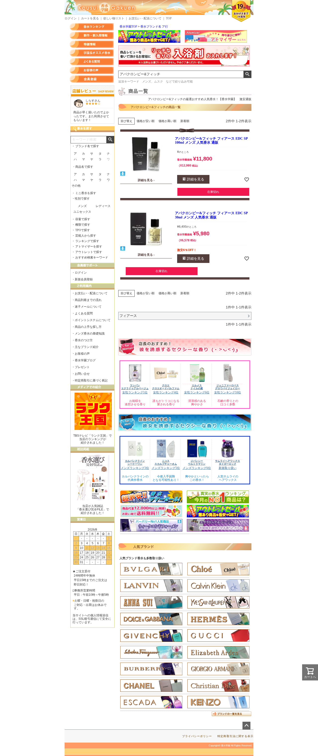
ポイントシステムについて (93, 320)
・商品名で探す (82, 166)
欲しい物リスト (113, 18)
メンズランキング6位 (197, 468)
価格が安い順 (146, 121)
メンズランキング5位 (166, 468)
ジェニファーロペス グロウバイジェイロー (227, 387)
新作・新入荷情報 (92, 35)
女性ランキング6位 (196, 392)
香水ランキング (92, 27)
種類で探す (82, 224)
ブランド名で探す (87, 146)
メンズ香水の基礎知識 (90, 333)
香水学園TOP (128, 26)
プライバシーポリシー (197, 736)
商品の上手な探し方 (88, 327)
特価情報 (92, 44)
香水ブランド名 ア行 (154, 26)
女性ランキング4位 (165, 392)
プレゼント (82, 367)
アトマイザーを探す (88, 246)
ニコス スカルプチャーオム (166, 462)
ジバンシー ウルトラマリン (196, 462)
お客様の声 (92, 70)
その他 (76, 185)
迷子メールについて (88, 306)
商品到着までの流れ (88, 300)
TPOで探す (82, 230)
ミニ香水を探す (85, 193)
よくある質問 (92, 61)
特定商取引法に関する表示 (235, 736)
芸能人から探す (85, 235)
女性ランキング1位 (135, 392)
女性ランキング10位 (227, 392)
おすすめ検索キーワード (91, 257)
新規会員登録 (84, 279)
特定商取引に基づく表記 (91, 380)
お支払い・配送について (145, 18)
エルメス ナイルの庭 (197, 387)
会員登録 (92, 79)
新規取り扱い (228, 468)
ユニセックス (82, 211)
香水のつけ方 (84, 340)
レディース (103, 206)
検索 (247, 74)
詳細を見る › (146, 180)
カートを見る (90, 18)
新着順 (184, 121)
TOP (169, 18)
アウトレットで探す (88, 252)
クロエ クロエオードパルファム (165, 387)
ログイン (71, 18)
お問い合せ (82, 374)
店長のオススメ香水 (92, 53)
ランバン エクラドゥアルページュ (135, 387)
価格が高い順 (167, 121)
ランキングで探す (87, 241)
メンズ (82, 206)
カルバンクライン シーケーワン (135, 462)
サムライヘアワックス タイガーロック (227, 462)
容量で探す (82, 219)
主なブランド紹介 (87, 347)
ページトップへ (246, 726)
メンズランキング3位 (135, 468)
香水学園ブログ (85, 360)
